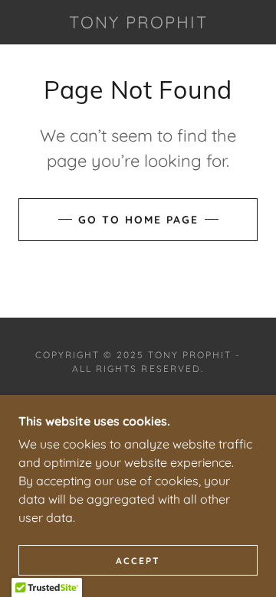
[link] (138, 22)
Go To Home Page (138, 220)
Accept (138, 560)
